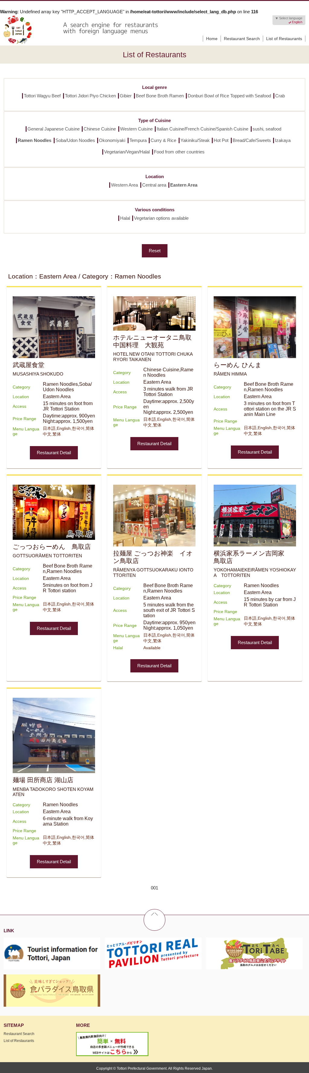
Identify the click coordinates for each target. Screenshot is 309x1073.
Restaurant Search (242, 38)
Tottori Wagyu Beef (42, 95)
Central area (154, 184)
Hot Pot (221, 140)
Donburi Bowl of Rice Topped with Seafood (229, 95)
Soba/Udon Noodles (75, 140)
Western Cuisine (136, 128)
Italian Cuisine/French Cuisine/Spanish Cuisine (202, 128)
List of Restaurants (284, 38)
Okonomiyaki (112, 140)
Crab (280, 95)
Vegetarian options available (161, 218)
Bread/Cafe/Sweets (252, 140)
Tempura (138, 140)
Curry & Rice (163, 140)
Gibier (126, 95)
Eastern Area (183, 184)
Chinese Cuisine (100, 128)
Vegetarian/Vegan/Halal (127, 151)
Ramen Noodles (34, 140)
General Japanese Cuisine (53, 128)
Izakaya (283, 140)
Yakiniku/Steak (195, 140)
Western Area (124, 184)
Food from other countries (179, 151)
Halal (125, 218)
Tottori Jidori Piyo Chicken (90, 95)
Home (212, 38)
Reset (155, 250)
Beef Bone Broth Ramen (160, 95)
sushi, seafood (267, 128)
